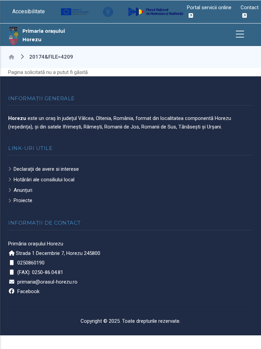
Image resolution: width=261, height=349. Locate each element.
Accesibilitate (28, 11)
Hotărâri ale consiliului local (44, 180)
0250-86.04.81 (47, 272)
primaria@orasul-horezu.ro (47, 282)
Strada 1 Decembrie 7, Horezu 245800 (58, 253)
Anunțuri (23, 190)
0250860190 (31, 263)
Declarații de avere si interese (46, 169)
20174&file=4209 (51, 57)
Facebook (28, 291)
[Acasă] (13, 35)
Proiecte (23, 200)
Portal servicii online (209, 7)
